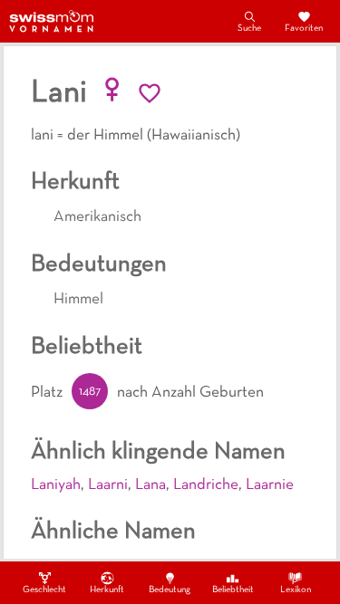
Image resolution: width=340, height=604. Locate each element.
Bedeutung (169, 590)
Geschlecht (44, 590)
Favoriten (304, 28)
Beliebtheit (233, 590)
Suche (249, 28)
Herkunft (107, 590)
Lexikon (295, 590)
